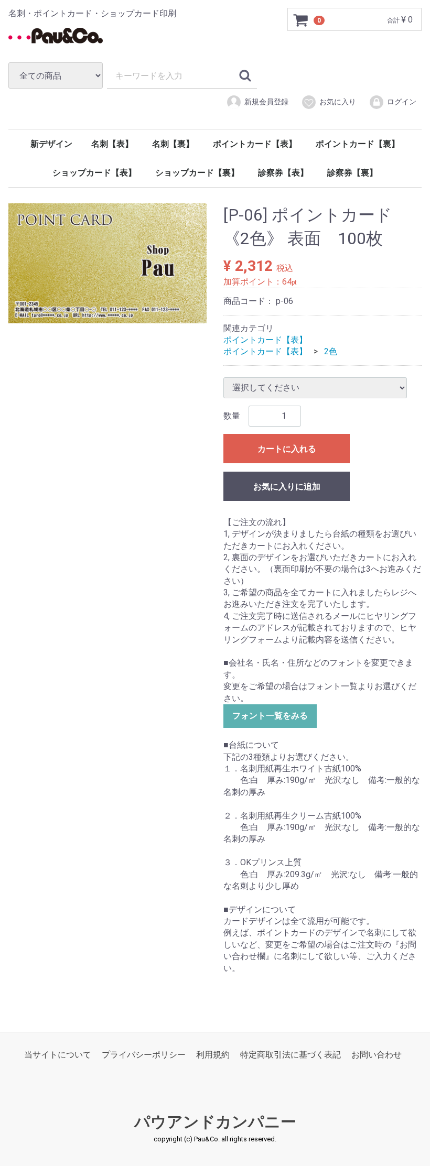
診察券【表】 (283, 173)
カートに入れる (286, 449)
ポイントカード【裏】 (358, 144)
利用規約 (213, 1055)
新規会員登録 (266, 101)
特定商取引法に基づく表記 (290, 1055)
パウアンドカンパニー (215, 1122)
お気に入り (337, 101)
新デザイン (51, 144)
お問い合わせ (376, 1055)
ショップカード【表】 (94, 173)
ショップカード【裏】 (197, 173)
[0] (301, 19)
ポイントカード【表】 (255, 144)
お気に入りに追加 (286, 487)
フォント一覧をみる (270, 716)
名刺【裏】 (173, 144)
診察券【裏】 (352, 173)
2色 (330, 351)
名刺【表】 (112, 144)
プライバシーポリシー (144, 1055)
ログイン (401, 101)
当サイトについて (57, 1055)
